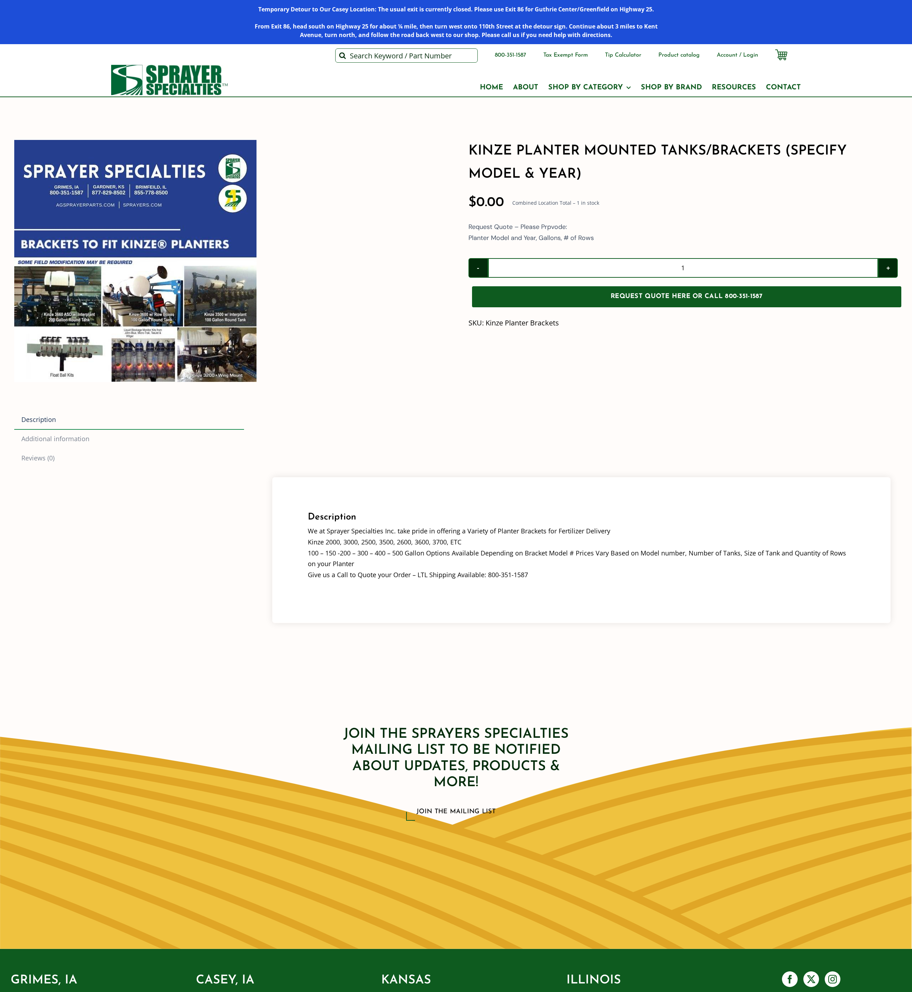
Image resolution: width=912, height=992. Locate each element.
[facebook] (790, 979)
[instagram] (832, 979)
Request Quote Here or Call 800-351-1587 (687, 296)
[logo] (169, 68)
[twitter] (811, 979)
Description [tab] (38, 419)
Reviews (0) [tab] (38, 458)
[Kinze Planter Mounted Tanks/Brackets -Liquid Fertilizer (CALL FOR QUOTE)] (135, 261)
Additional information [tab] (55, 438)
